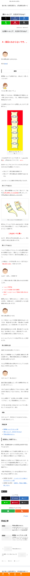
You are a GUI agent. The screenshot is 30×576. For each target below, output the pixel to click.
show (5, 63)
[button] (24, 23)
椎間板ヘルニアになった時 (10, 429)
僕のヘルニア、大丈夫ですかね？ (12, 431)
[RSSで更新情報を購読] (22, 511)
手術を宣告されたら (9, 434)
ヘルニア (5, 491)
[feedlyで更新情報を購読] (8, 511)
